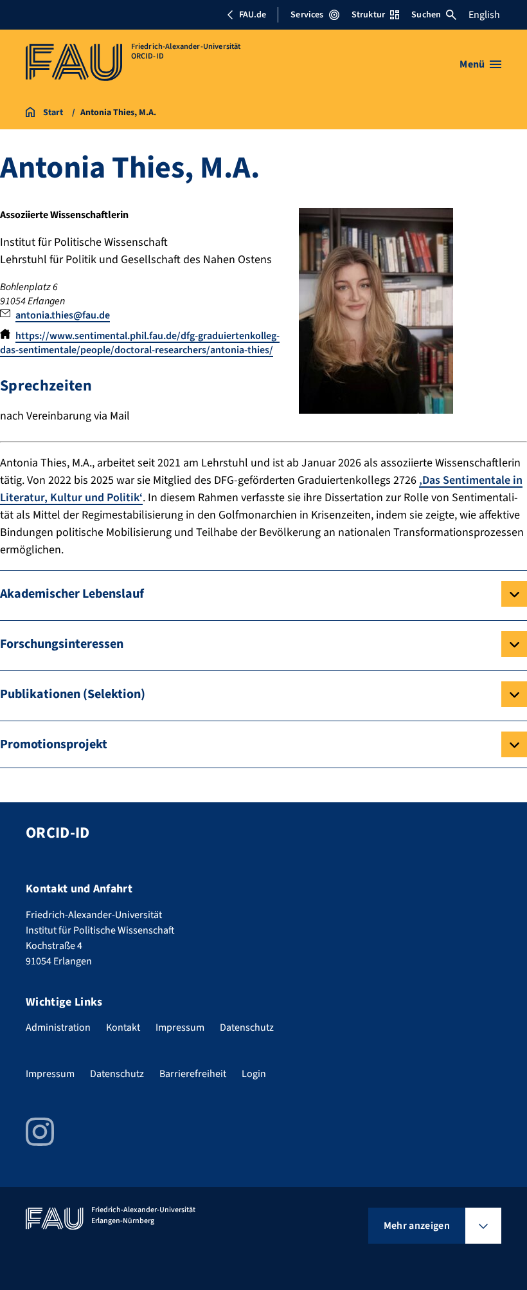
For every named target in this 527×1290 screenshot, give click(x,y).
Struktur (368, 14)
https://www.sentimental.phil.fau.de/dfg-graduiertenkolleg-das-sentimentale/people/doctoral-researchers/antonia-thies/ (140, 343)
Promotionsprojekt (53, 744)
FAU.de (252, 14)
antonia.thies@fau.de (62, 315)
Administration (58, 1027)
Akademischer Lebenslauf (72, 594)
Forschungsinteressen (61, 644)
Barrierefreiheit (192, 1074)
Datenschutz (247, 1027)
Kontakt (123, 1027)
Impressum (180, 1027)
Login (254, 1074)
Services (306, 14)
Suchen (426, 14)
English (484, 15)
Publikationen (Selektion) (72, 694)
